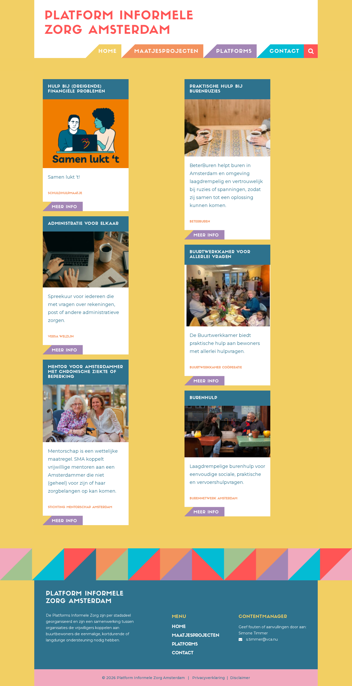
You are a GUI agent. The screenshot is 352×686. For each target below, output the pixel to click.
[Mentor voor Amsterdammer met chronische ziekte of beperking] (86, 413)
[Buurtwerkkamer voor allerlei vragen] (227, 295)
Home (179, 627)
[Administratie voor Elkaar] (86, 260)
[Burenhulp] (227, 431)
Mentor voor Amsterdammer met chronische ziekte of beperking (85, 372)
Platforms (185, 644)
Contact (183, 653)
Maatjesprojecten (195, 635)
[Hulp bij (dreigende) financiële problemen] (86, 133)
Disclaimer (240, 677)
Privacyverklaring (208, 677)
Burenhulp (203, 398)
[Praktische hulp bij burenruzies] (227, 127)
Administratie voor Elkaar (83, 224)
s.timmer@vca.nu (262, 639)
